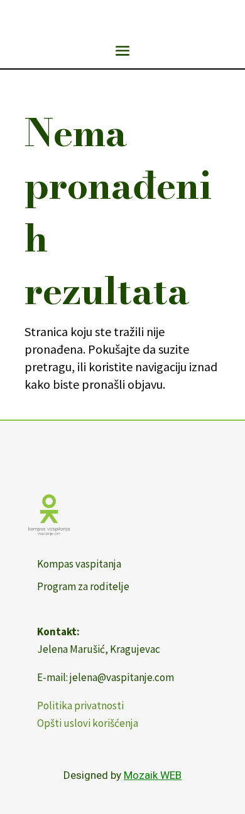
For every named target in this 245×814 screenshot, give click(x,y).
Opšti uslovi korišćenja (87, 723)
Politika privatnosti (80, 705)
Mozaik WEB (153, 775)
